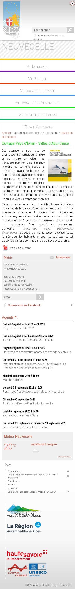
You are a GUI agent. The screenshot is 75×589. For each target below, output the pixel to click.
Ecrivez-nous (63, 257)
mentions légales (64, 585)
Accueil (6, 132)
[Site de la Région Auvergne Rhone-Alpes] (24, 536)
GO (70, 30)
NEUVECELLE (28, 47)
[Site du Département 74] (27, 561)
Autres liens (14, 488)
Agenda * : (10, 317)
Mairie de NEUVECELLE (43, 585)
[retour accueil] (11, 38)
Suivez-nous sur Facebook (24, 305)
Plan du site (13, 481)
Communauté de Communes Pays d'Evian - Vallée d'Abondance (33, 476)
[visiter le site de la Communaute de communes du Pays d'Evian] (24, 516)
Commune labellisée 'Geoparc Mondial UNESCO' (32, 492)
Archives (12, 485)
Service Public (14, 471)
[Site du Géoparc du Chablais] (27, 576)
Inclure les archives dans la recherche (48, 37)
